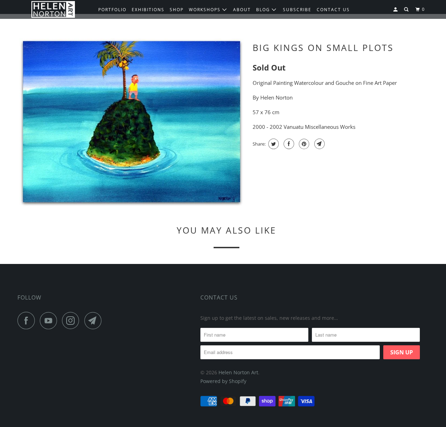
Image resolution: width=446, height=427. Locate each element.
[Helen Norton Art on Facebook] (27, 320)
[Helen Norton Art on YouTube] (50, 320)
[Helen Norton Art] (53, 9)
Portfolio (112, 10)
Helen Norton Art (238, 372)
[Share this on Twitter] (273, 144)
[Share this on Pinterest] (303, 144)
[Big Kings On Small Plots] (131, 122)
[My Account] (396, 9)
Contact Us (219, 297)
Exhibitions (148, 10)
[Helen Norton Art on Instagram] (72, 320)
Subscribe (297, 10)
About (242, 10)
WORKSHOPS (205, 10)
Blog (264, 10)
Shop (177, 10)
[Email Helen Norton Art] (94, 320)
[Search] (407, 9)
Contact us (333, 10)
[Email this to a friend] (319, 144)
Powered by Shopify (223, 381)
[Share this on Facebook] (288, 144)
